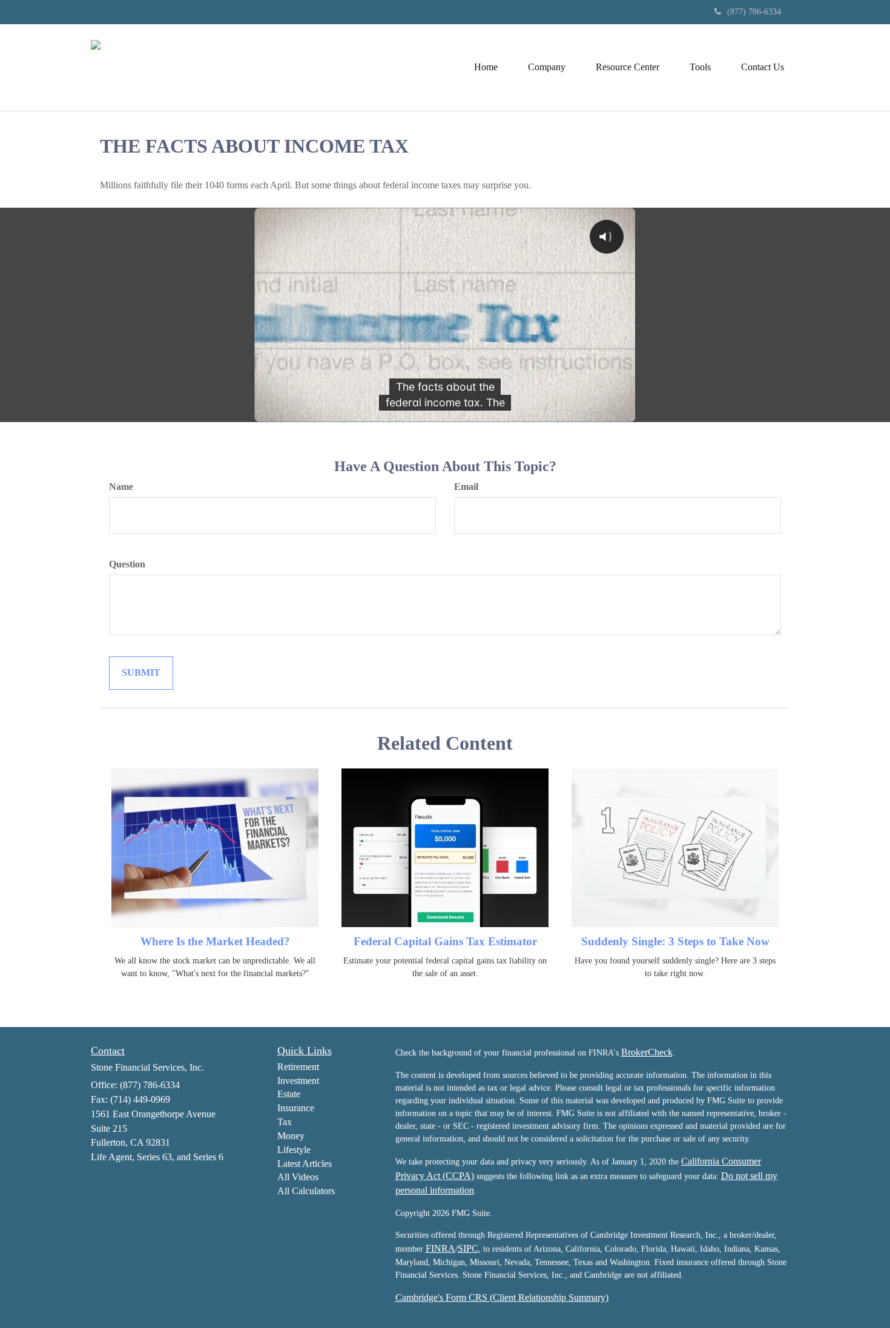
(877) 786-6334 (754, 11)
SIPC (468, 1248)
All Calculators (306, 1191)
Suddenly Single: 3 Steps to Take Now (675, 941)
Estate (288, 1094)
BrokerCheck (647, 1052)
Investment (298, 1080)
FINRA (440, 1248)
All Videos (297, 1177)
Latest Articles (304, 1163)
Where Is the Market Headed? (215, 941)
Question (127, 564)
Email (466, 486)
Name (121, 486)
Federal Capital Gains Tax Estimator (445, 941)
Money (291, 1136)
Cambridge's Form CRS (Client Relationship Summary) (501, 1297)
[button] (547, 67)
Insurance (295, 1108)
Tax (284, 1122)
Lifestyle (294, 1150)
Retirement (298, 1067)
